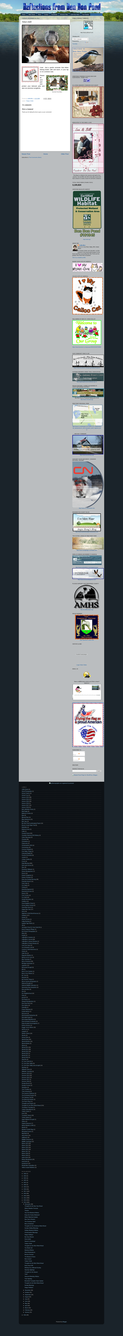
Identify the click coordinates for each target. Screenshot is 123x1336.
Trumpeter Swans (26, 1115)
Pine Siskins (25, 1005)
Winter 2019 (25, 1155)
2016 (25, 1193)
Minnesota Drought (27, 967)
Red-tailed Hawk (26, 1017)
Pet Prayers (25, 999)
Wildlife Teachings (26, 1141)
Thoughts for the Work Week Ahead (31, 1105)
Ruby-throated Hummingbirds (29, 1023)
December (28, 1204)
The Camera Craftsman (28, 1093)
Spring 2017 (25, 1055)
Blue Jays (24, 821)
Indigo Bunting (25, 921)
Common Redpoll (26, 849)
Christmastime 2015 (27, 845)
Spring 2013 (25, 1047)
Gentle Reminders (26, 899)
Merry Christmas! (29, 1223)
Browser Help (64, 14)
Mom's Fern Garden (27, 971)
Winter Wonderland (27, 1159)
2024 (25, 1176)
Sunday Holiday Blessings (31, 1228)
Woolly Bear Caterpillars (28, 1165)
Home (23, 14)
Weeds (23, 1127)
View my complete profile (79, 257)
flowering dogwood (27, 889)
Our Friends (85, 14)
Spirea (23, 1045)
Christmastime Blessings (31, 1232)
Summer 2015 (25, 1077)
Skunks (24, 1035)
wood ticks (24, 1161)
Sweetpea (24, 1087)
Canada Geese (26, 833)
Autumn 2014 (25, 799)
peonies (24, 997)
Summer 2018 (25, 1081)
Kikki (23, 933)
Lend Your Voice (75, 14)
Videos (23, 1121)
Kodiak (23, 935)
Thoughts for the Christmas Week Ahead (35, 1226)
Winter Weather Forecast (31, 1208)
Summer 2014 (25, 1075)
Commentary (25, 847)
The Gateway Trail (26, 1097)
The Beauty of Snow (30, 1256)
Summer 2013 (25, 1073)
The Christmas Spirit (30, 1221)
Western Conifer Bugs (27, 1129)
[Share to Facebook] (49, 99)
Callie (23, 831)
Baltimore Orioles (26, 813)
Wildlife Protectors (26, 1139)
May (26, 1303)
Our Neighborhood (27, 993)
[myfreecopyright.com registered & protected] (61, 783)
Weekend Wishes (29, 1250)
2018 (25, 1189)
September (28, 1294)
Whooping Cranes (26, 1131)
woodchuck (25, 1163)
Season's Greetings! (30, 1241)
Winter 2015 (25, 1147)
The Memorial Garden (27, 1099)
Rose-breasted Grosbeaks (29, 1021)
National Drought (26, 983)
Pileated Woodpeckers (28, 1001)
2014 (25, 1198)
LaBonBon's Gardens (27, 937)
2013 (25, 1200)
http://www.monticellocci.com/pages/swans (87, 567)
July (26, 1299)
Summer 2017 (25, 1079)
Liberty (23, 951)
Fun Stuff (24, 897)
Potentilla (24, 1007)
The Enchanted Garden (28, 1095)
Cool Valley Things (27, 851)
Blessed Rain (25, 817)
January (27, 1312)
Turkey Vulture (25, 1117)
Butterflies (24, 827)
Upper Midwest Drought (28, 1119)
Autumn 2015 (25, 801)
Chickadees (25, 841)
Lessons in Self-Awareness (29, 949)
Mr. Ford (24, 975)
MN (23, 969)
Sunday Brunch (26, 1083)
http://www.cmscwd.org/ (87, 399)
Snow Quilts (28, 1239)
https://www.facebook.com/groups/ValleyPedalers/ (87, 367)
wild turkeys (25, 1135)
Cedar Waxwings (26, 837)
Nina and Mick (25, 989)
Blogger (65, 1321)
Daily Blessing (25, 863)
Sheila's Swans (26, 1033)
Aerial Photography (27, 791)
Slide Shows (31, 14)
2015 (25, 1195)
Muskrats (24, 977)
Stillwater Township (27, 1071)
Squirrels (24, 1059)
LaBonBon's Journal (27, 939)
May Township (25, 959)
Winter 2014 (25, 1145)
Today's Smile (29, 101)
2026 (25, 1173)
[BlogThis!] (46, 99)
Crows (23, 861)
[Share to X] (47, 99)
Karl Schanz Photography (28, 931)
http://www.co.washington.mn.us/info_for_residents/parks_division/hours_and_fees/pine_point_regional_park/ (87, 428)
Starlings (24, 1067)
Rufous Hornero (26, 1025)
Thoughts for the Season (31, 1272)
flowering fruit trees (27, 891)
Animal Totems (26, 793)
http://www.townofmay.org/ (87, 455)
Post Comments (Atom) (35, 157)
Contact (46, 14)
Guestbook (54, 14)
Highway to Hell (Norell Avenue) (30, 913)
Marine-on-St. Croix (27, 957)
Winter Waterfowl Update (31, 1217)
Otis (23, 991)
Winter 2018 (25, 1153)
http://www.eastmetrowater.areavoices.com (86, 532)
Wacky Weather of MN (28, 1125)
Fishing (24, 887)
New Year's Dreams (30, 1219)
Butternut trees (26, 829)
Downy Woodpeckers (27, 871)
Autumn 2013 (25, 797)
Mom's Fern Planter (27, 973)
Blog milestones (26, 819)
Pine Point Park (26, 1003)
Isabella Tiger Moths (27, 923)
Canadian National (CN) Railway (30, 835)
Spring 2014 (25, 1049)
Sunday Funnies (26, 1085)
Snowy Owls (25, 1037)
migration (24, 965)
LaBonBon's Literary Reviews (29, 941)
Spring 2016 (25, 1053)
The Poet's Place (26, 1101)
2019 (25, 1186)
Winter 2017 (25, 1151)
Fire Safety (25, 885)
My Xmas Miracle (29, 1237)
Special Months (26, 1041)
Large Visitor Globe (81, 665)
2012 (25, 1202)
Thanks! (27, 1210)
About (39, 14)
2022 (25, 1180)
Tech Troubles (25, 1089)
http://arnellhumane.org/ (86, 609)
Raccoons (24, 1013)
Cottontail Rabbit (26, 853)
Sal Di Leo (24, 1029)
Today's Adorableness (27, 1109)
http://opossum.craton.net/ (87, 640)
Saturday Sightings (30, 1269)
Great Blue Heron (26, 907)
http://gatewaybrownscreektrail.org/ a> (87, 381)
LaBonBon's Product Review (29, 943)
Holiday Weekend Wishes (31, 1230)
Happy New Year (26, 909)
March (27, 1307)
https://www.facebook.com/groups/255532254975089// (86, 347)
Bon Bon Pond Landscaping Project (31, 823)
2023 (25, 1178)
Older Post (65, 154)
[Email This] (44, 99)
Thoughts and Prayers (28, 1103)
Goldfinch (24, 901)
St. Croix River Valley (27, 1063)
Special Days (25, 1039)
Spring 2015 (25, 1051)
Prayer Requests (26, 1009)
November (28, 1290)
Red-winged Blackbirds (28, 1019)
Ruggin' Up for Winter (27, 1027)
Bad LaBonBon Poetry (27, 809)
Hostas (23, 917)
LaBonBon (30, 98)
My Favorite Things (27, 979)
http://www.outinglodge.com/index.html (87, 550)
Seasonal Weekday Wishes (32, 1276)
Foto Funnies (25, 895)
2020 (25, 1184)
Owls (23, 995)
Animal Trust (25, 795)
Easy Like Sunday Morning (29, 879)
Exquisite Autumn (26, 881)
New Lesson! (28, 1259)
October (27, 1292)
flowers (24, 893)
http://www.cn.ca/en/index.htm (87, 508)
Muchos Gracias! (29, 1254)
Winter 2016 (25, 1149)
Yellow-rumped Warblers (28, 1167)
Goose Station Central (27, 905)
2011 (25, 1315)
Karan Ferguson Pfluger (28, 929)
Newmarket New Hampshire (29, 987)
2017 (25, 1191)
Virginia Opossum (26, 1123)
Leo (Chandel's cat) (27, 947)
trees (23, 1113)
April (26, 1305)
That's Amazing (26, 1091)
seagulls (24, 1031)
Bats (23, 815)
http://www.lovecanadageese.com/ (87, 579)
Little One (24, 953)
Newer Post (26, 154)
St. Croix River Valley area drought (31, 1065)
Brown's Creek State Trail (28, 825)
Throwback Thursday (27, 1107)
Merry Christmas (26, 961)
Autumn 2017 (25, 805)
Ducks (23, 873)
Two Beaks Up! (29, 1247)
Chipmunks (25, 843)
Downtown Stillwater (27, 869)
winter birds (25, 1157)
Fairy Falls (24, 883)
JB (22, 925)
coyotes (24, 857)
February (27, 1310)
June (26, 1301)
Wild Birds (24, 1133)
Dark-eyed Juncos (26, 865)
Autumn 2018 (25, 807)
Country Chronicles (27, 855)
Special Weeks (26, 1043)
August (27, 1296)
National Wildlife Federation (29, 985)
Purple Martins (25, 1011)
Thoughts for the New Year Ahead (34, 1206)
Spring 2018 (25, 1057)
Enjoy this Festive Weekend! (32, 1215)
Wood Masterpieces (30, 1252)
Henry (23, 911)
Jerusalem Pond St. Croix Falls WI (31, 927)
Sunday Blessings (29, 1285)
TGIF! (26, 1274)
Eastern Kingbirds (26, 875)
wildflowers (25, 1137)
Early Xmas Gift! (29, 1265)
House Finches (26, 919)
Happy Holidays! (29, 1234)
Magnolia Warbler (26, 955)
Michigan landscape (27, 963)
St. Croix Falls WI (26, 1061)
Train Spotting (28, 1278)
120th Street (25, 789)
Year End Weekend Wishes (32, 1212)
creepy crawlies (26, 859)
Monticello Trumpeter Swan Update (34, 1281)
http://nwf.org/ (86, 239)
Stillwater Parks (26, 1069)
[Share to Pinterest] (50, 99)
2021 (25, 1182)
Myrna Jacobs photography (29, 981)
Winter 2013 (25, 1143)
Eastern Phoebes (26, 877)
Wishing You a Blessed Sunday (33, 1267)
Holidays (24, 915)
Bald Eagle (24, 811)
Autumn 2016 (25, 803)
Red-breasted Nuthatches (28, 1015)
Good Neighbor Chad (27, 903)
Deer (23, 867)
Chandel (24, 839)
